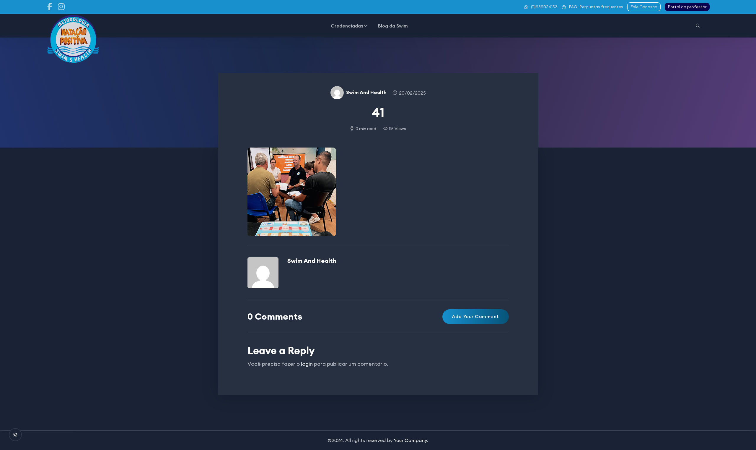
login (307, 363)
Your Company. (411, 440)
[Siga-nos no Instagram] (61, 7)
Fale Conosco (643, 6)
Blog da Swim (393, 26)
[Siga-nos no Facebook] (50, 7)
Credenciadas (347, 26)
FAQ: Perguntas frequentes (596, 6)
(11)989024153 (544, 6)
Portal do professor (687, 6)
